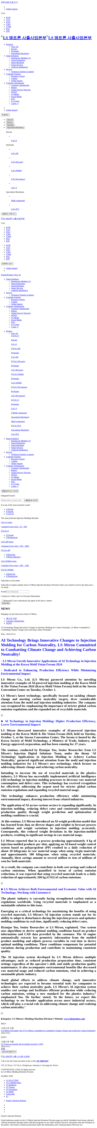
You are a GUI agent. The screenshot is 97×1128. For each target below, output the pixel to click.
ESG (13, 99)
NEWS (14, 92)
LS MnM (10, 1092)
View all (10, 120)
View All (14, 47)
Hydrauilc (15, 51)
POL (8, 29)
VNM (8, 27)
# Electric (10, 511)
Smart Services (17, 65)
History (14, 87)
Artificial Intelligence (19, 67)
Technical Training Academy (22, 72)
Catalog (14, 78)
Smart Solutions (12, 56)
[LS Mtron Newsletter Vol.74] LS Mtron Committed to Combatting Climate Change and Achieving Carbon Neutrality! (48, 1031)
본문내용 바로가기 (9, 2)
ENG (8, 22)
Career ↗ (15, 103)
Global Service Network (21, 90)
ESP (8, 31)
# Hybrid (9, 509)
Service (9, 69)
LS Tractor (10, 1087)
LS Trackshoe (11, 1089)
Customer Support (13, 74)
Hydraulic (10, 125)
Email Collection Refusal (16, 1101)
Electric (14, 49)
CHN (8, 24)
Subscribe (5, 603)
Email (3, 592)
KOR (8, 18)
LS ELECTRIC (12, 1080)
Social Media (16, 97)
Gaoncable (10, 1094)
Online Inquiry (12, 9)
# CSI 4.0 (10, 514)
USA (8, 20)
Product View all (14, 275)
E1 (7, 1096)
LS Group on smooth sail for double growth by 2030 (22, 1044)
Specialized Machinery (20, 53)
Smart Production (18, 60)
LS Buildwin (11, 1085)
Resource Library (18, 76)
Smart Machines (17, 63)
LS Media (15, 94)
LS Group (15, 101)
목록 (3, 1049)
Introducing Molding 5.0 (21, 58)
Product (4, 275)
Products (9, 44)
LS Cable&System (13, 1083)
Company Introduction (15, 83)
